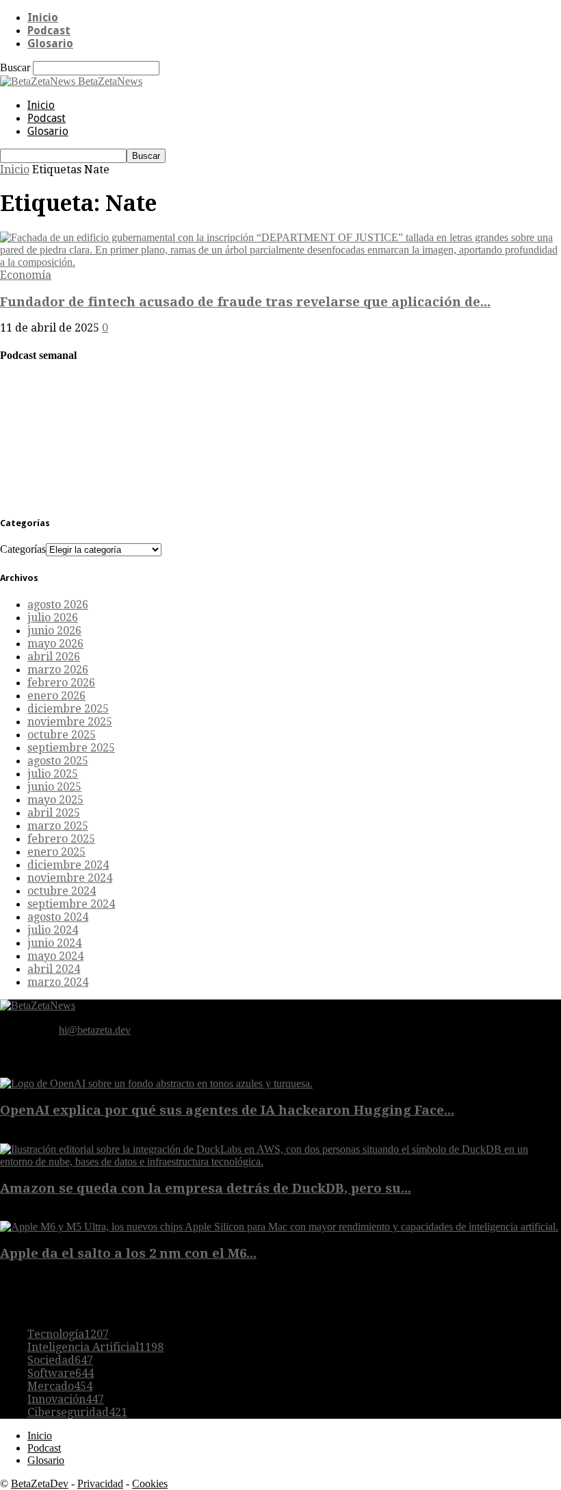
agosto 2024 (57, 916)
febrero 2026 (61, 682)
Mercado (59, 1386)
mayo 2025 (55, 799)
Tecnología (68, 1334)
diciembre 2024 (68, 864)
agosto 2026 (57, 604)
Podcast (48, 30)
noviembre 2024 (69, 877)
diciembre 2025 (68, 708)
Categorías (23, 549)
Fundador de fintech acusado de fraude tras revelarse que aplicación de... (245, 302)
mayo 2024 (55, 956)
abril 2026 (53, 656)
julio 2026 (52, 617)
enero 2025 (56, 851)
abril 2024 (53, 969)
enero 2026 (56, 695)
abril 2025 (53, 812)
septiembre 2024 (71, 903)
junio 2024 (54, 942)
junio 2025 (54, 786)
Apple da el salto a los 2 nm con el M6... (128, 1253)
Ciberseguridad (77, 1412)
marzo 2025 (57, 825)
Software (60, 1373)
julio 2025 (52, 773)
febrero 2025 (61, 838)
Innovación (65, 1399)
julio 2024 (52, 929)
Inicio (42, 17)
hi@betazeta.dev (95, 1030)
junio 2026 (54, 630)
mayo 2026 (55, 643)
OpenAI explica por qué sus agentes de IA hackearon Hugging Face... (227, 1110)
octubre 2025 (61, 734)
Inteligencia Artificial (95, 1347)
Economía (25, 275)
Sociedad (60, 1360)
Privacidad (100, 1483)
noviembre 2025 (69, 721)
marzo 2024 (57, 982)
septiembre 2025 (71, 747)
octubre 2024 (61, 890)
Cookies (150, 1483)
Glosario (50, 43)
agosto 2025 (57, 760)
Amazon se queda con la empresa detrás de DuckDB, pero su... (205, 1188)
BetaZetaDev (39, 1483)
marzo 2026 (57, 669)
